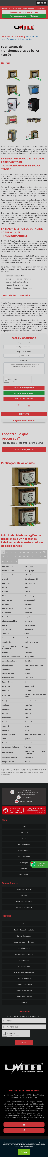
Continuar (24, 1152)
